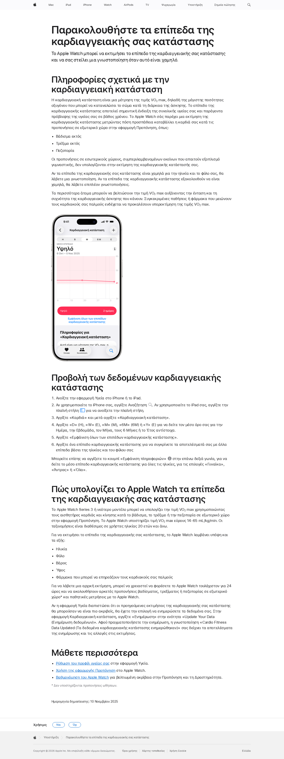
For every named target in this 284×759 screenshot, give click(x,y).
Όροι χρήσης (129, 750)
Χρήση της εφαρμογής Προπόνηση (85, 670)
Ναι (58, 724)
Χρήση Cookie (178, 750)
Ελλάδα (246, 750)
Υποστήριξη (51, 737)
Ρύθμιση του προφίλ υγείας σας (83, 663)
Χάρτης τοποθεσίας (153, 750)
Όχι (75, 724)
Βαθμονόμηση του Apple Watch (82, 677)
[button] (249, 5)
